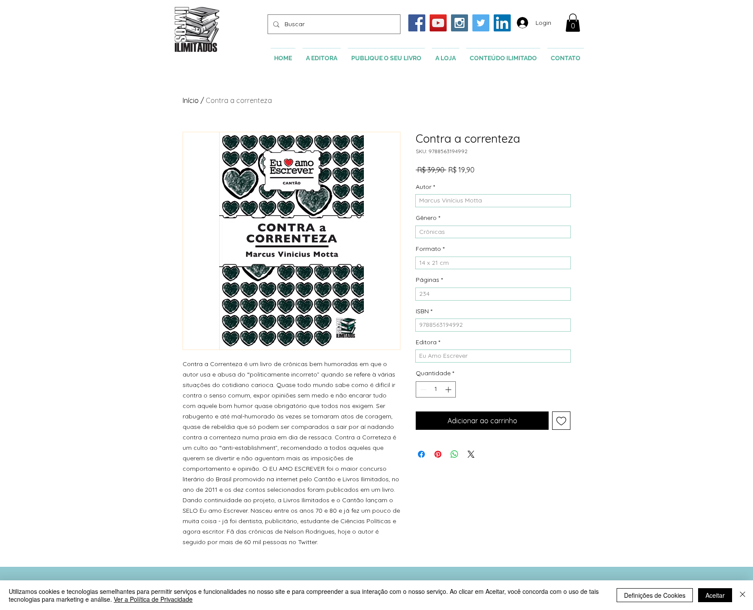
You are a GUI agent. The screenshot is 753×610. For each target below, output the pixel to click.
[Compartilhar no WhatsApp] (454, 454)
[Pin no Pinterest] (438, 454)
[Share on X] (471, 454)
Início (191, 100)
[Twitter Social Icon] (480, 22)
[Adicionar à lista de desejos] (561, 420)
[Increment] (449, 389)
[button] (572, 23)
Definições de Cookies (654, 595)
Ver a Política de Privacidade (153, 599)
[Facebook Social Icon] (416, 22)
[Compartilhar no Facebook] (421, 454)
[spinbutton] (436, 389)
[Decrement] (422, 389)
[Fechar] (742, 595)
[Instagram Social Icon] (459, 22)
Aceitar (715, 595)
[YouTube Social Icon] (438, 22)
